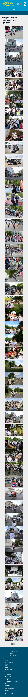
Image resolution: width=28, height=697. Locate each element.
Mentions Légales (9, 693)
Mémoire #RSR (8, 669)
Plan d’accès (8, 679)
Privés (11, 653)
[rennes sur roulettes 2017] (14, 32)
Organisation (6, 671)
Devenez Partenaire (14, 655)
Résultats (7, 673)
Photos (6, 664)
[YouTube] (25, 5)
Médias (5, 658)
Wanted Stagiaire (9, 688)
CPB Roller (7, 685)
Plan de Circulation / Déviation (12, 681)
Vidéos (6, 666)
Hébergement (8, 674)
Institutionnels (14, 651)
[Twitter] (25, 4)
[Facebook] (25, 2)
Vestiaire (7, 678)
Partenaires (11, 649)
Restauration (8, 676)
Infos (4, 683)
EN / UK (6, 692)
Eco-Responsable (9, 687)
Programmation (9, 662)
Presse (6, 660)
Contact (7, 690)
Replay (6, 667)
